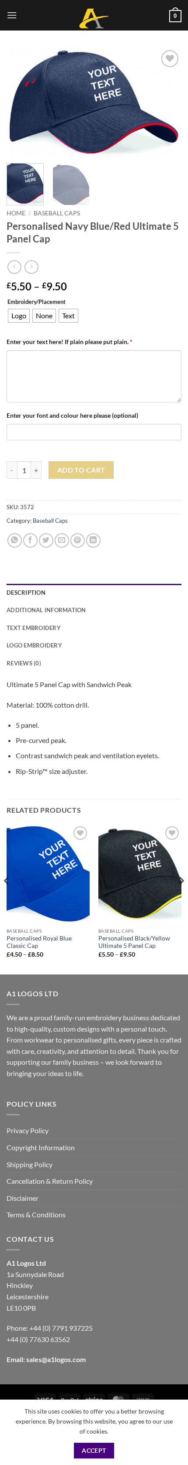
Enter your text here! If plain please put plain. (69, 341)
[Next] (167, 102)
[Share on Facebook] (30, 540)
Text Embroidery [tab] (34, 627)
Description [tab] (26, 592)
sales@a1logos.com (56, 1359)
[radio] (18, 315)
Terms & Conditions (36, 1214)
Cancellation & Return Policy (50, 1181)
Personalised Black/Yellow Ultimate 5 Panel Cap (134, 942)
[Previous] (21, 102)
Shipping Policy (29, 1164)
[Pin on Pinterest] (77, 540)
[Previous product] (31, 267)
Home (16, 213)
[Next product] (14, 267)
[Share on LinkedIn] (93, 540)
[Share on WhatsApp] (14, 540)
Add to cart (81, 470)
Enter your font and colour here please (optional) (72, 415)
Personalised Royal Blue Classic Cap (39, 942)
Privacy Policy (28, 1130)
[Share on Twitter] (46, 540)
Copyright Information (41, 1147)
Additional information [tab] (46, 609)
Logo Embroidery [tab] (34, 645)
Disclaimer (22, 1198)
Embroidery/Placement (36, 302)
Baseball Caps (57, 213)
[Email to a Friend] (62, 540)
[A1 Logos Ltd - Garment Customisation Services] (94, 18)
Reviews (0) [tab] (24, 663)
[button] (12, 15)
